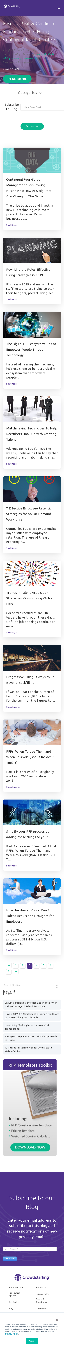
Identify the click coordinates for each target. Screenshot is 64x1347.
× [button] (57, 1319)
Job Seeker (14, 1302)
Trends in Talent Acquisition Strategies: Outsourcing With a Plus (29, 598)
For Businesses (16, 1287)
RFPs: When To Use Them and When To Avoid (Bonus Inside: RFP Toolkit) (31, 757)
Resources (41, 1287)
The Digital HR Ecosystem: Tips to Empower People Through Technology (31, 349)
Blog (11, 1308)
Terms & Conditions (41, 1300)
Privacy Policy (11, 1333)
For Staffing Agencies (14, 1294)
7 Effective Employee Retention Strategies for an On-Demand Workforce (30, 513)
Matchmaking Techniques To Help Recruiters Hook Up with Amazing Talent (31, 433)
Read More (17, 79)
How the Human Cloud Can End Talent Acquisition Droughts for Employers (30, 915)
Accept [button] (32, 1340)
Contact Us (41, 1308)
